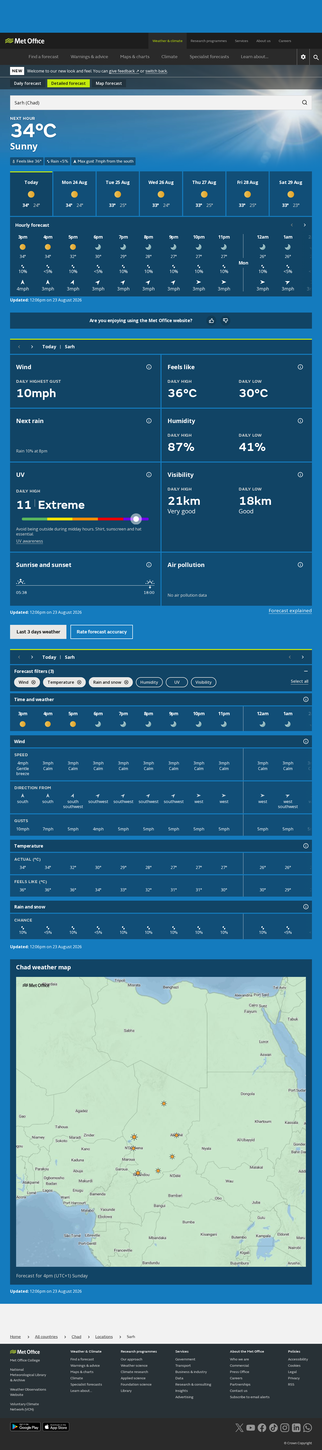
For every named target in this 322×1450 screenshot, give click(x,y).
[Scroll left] (292, 225)
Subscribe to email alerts (250, 1397)
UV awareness (29, 541)
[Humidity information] (300, 421)
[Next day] (32, 347)
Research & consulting (193, 1384)
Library (126, 1391)
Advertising (184, 1397)
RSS (291, 1384)
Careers (285, 41)
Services (241, 41)
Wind (21, 682)
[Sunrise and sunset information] (148, 565)
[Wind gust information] (148, 367)
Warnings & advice (89, 57)
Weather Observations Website (28, 1392)
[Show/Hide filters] (306, 671)
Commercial (239, 1365)
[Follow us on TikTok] (273, 1427)
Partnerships (240, 1384)
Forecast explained (290, 610)
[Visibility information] (300, 475)
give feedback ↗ (124, 71)
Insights (181, 1391)
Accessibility (298, 1359)
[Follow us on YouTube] (250, 1427)
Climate (170, 57)
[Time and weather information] (305, 699)
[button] (164, 1103)
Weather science (134, 1365)
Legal (292, 1372)
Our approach (131, 1359)
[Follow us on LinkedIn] (296, 1427)
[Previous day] (19, 347)
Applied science (133, 1378)
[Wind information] (305, 741)
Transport (183, 1365)
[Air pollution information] (300, 565)
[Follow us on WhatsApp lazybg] (307, 1427)
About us (263, 41)
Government (185, 1359)
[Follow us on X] (239, 1427)
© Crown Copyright (298, 1443)
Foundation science (136, 1384)
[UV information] (148, 475)
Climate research (134, 1372)
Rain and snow (105, 682)
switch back (156, 71)
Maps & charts (134, 57)
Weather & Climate (86, 1351)
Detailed (68, 83)
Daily (27, 83)
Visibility (203, 682)
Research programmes (209, 41)
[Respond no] (225, 321)
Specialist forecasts (209, 57)
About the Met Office (247, 1351)
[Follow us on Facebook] (262, 1427)
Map (109, 83)
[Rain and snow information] (305, 907)
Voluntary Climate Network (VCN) (24, 1406)
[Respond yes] (211, 321)
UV (177, 682)
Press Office (239, 1372)
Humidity (149, 682)
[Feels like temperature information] (300, 367)
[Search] (302, 101)
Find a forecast (44, 57)
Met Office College (25, 1360)
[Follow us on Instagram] (284, 1427)
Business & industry (191, 1372)
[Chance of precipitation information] (148, 421)
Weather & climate (167, 41)
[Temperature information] (305, 846)
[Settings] (303, 57)
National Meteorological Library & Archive (28, 1374)
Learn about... (254, 57)
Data (179, 1378)
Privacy (294, 1378)
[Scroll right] (305, 225)
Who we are (239, 1359)
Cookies (294, 1365)
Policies (294, 1351)
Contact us (239, 1391)
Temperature (58, 682)
